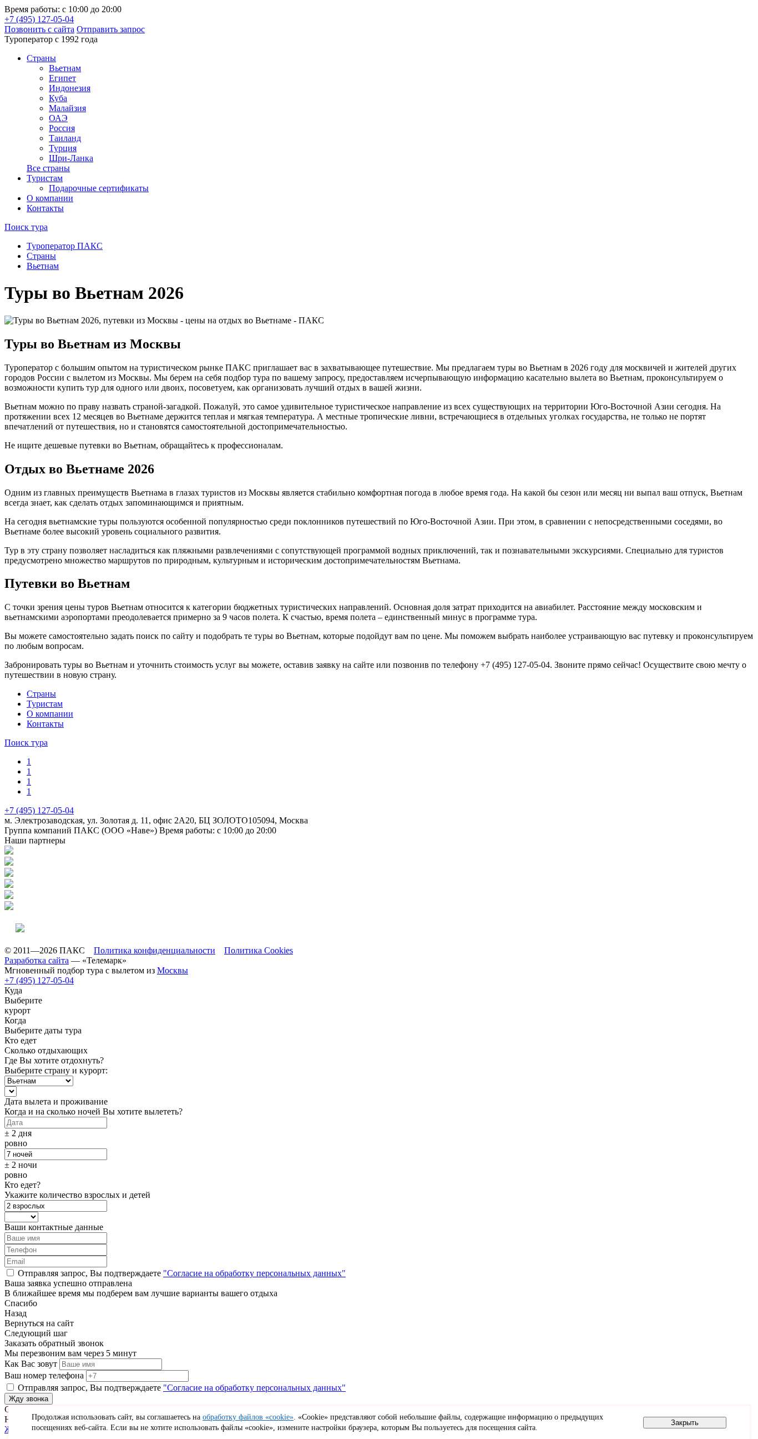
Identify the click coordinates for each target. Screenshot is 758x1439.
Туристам (45, 178)
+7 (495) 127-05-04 (39, 19)
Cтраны (41, 58)
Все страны (48, 168)
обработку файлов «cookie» (248, 1417)
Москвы (172, 970)
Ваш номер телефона (44, 1375)
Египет (62, 78)
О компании (50, 198)
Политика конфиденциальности (154, 950)
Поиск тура (26, 227)
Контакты (45, 208)
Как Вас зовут (30, 1363)
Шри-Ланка (71, 158)
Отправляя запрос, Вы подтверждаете (181, 1273)
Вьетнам (65, 68)
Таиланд (65, 138)
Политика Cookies (258, 950)
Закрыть (685, 1422)
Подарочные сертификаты (99, 188)
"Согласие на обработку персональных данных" (254, 1273)
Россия (62, 128)
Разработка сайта (36, 960)
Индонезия (69, 88)
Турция (63, 148)
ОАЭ (58, 118)
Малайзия (67, 108)
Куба (58, 98)
